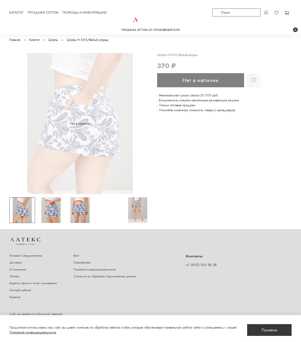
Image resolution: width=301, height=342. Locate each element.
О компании (17, 269)
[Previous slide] (16, 123)
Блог (76, 256)
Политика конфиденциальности (94, 269)
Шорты (53, 39)
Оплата (14, 276)
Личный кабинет (20, 290)
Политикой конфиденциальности (32, 332)
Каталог (34, 39)
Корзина (14, 297)
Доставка (15, 262)
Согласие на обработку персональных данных (104, 276)
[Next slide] (144, 123)
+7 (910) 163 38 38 (201, 264)
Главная (14, 39)
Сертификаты (81, 262)
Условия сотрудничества (25, 256)
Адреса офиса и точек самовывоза (33, 283)
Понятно (269, 330)
